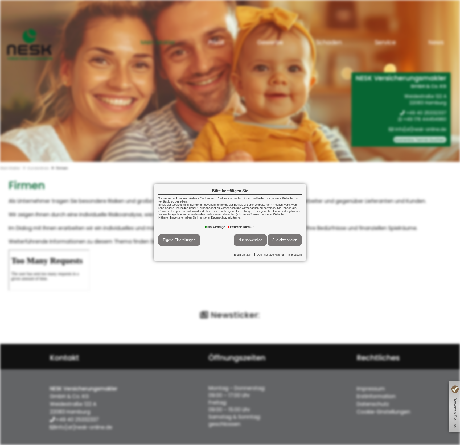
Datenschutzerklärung (270, 254)
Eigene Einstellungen (179, 240)
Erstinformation (243, 254)
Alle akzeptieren (284, 240)
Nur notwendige (250, 240)
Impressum (295, 254)
